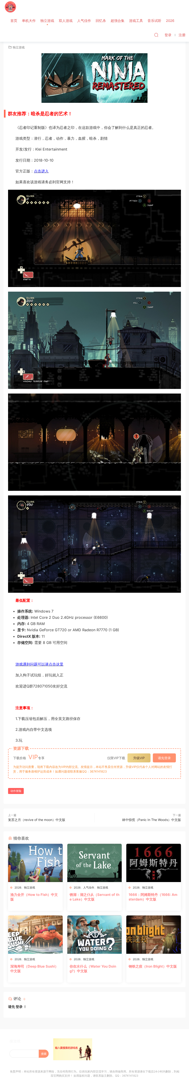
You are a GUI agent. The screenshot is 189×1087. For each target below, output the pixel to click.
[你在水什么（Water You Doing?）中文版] (94, 934)
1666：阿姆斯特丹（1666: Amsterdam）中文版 (153, 896)
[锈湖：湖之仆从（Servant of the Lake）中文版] (94, 863)
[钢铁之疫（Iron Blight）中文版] (153, 934)
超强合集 (117, 20)
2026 (170, 20)
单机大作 (29, 20)
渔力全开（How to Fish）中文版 (34, 896)
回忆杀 (101, 20)
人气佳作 (84, 20)
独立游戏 (47, 20)
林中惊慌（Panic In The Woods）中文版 (151, 820)
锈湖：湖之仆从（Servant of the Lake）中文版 (94, 896)
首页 (13, 20)
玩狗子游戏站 (10, 7)
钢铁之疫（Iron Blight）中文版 (153, 966)
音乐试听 (154, 20)
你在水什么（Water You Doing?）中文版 (93, 968)
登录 (19, 1006)
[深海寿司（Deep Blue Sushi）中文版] (35, 934)
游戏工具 (136, 20)
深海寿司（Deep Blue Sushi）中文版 (34, 968)
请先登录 (164, 758)
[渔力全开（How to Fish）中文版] (35, 863)
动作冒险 (15, 791)
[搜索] (156, 35)
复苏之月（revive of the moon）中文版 (36, 820)
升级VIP (139, 758)
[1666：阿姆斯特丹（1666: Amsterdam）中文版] (153, 863)
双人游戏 (66, 20)
